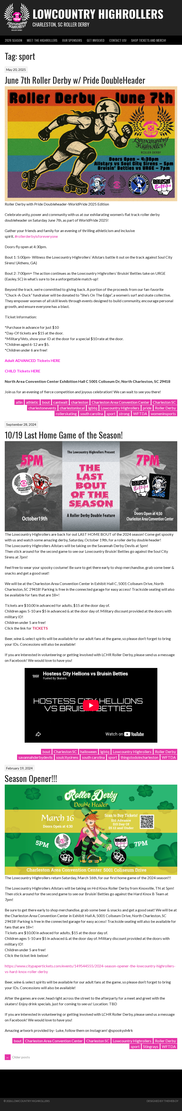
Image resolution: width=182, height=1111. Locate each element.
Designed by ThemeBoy (162, 1100)
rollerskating (66, 413)
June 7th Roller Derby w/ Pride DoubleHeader (75, 79)
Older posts (18, 1057)
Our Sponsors (72, 40)
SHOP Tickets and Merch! (148, 40)
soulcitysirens (67, 757)
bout (46, 402)
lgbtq (92, 408)
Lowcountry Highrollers (97, 13)
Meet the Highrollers (42, 40)
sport (111, 413)
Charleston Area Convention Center (120, 402)
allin (19, 402)
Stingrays (150, 1046)
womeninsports (163, 413)
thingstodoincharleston (139, 757)
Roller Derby (165, 408)
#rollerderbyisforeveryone (36, 236)
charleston (79, 402)
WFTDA (140, 413)
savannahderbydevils (35, 757)
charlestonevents (42, 408)
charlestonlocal (72, 408)
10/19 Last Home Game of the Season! (64, 434)
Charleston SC (164, 402)
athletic (32, 402)
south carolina (91, 413)
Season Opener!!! (31, 778)
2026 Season (13, 40)
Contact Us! (117, 40)
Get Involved (96, 40)
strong (124, 413)
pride (147, 408)
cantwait (60, 402)
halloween (88, 751)
